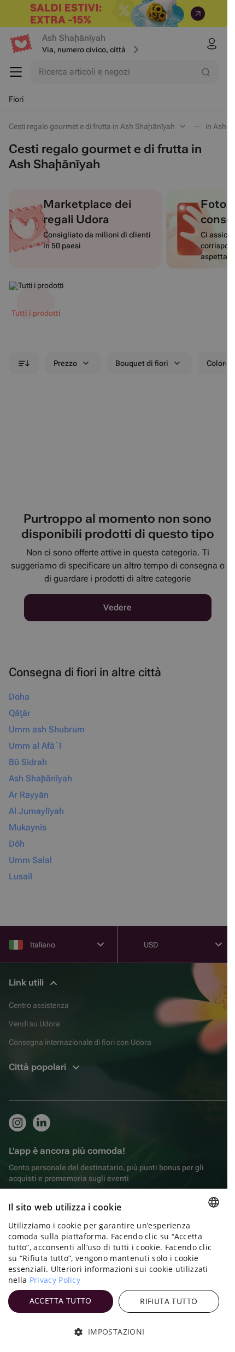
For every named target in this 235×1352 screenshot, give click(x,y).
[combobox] (213, 1202)
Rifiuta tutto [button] (168, 1301)
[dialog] (113, 1270)
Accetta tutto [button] (61, 1300)
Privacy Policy (55, 1280)
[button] (113, 1331)
